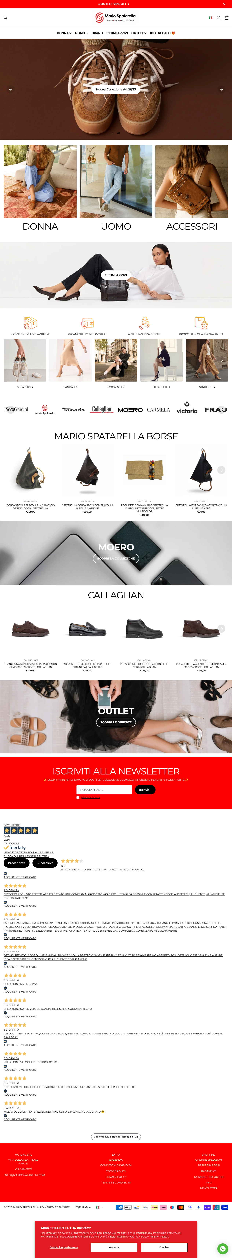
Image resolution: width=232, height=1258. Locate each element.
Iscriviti (145, 789)
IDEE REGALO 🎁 (162, 33)
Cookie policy (116, 1171)
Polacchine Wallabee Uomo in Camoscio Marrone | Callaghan (201, 665)
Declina (164, 1247)
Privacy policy (90, 797)
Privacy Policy (116, 1177)
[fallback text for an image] (158, 409)
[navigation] (11, 89)
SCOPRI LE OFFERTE (116, 722)
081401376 (26, 1169)
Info (209, 1182)
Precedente (16, 863)
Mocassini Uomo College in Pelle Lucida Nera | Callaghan (87, 665)
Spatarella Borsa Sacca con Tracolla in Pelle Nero (201, 507)
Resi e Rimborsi (209, 1165)
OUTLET (137, 33)
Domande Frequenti (209, 1177)
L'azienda (116, 1159)
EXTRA (116, 1154)
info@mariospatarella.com (24, 1175)
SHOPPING (209, 1154)
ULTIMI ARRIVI (117, 33)
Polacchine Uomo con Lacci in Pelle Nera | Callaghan (144, 665)
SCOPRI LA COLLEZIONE (116, 558)
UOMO (80, 33)
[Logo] (45, 409)
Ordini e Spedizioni (208, 1159)
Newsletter (208, 1188)
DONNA (62, 33)
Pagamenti (208, 1171)
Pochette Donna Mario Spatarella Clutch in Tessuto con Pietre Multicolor (144, 508)
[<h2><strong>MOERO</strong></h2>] (116, 553)
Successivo (45, 863)
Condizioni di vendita (116, 1165)
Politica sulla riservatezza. (148, 1236)
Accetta (114, 1247)
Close (224, 4)
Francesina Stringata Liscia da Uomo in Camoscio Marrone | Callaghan (30, 665)
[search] (5, 18)
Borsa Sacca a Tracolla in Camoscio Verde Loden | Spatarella (30, 507)
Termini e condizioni (116, 1182)
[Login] (219, 18)
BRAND (97, 33)
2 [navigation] (119, 133)
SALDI (116, 89)
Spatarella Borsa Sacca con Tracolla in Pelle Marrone (87, 507)
